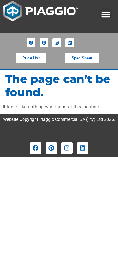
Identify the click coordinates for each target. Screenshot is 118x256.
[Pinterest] (44, 42)
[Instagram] (56, 42)
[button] (106, 14)
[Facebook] (31, 42)
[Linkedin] (69, 42)
